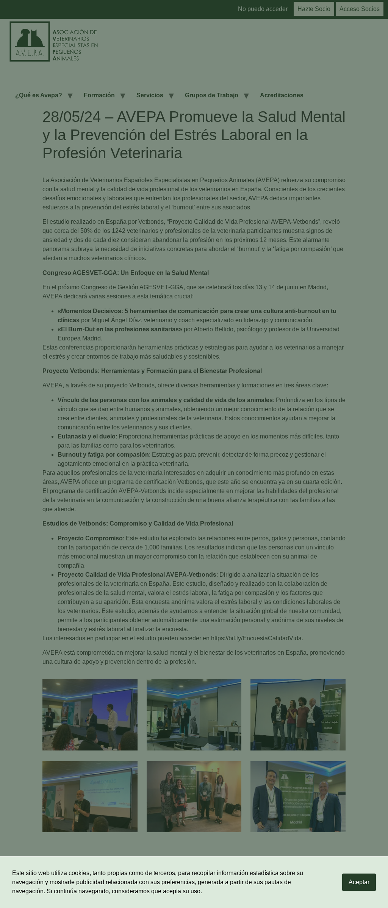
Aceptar (359, 882)
